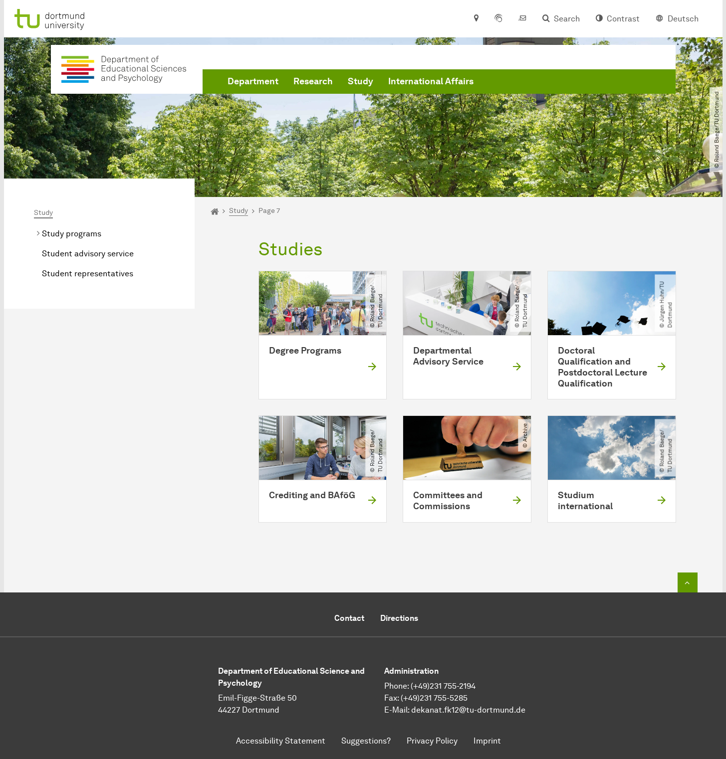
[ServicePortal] (498, 18)
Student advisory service (88, 253)
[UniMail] (522, 18)
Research (313, 81)
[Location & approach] (475, 18)
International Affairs (431, 81)
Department (253, 81)
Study (360, 81)
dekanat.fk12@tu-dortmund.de (468, 710)
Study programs (71, 233)
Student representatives (87, 273)
